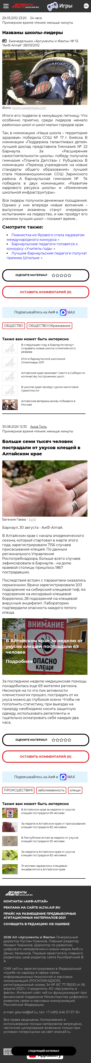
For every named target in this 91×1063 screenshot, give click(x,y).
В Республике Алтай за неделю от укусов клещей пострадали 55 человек (49, 839)
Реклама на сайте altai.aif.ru (32, 907)
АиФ (32, 519)
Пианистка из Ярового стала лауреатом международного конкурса (46, 237)
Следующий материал (43, 1051)
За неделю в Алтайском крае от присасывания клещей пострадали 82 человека (53, 825)
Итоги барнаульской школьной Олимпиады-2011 (43, 360)
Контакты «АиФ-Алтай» (26, 901)
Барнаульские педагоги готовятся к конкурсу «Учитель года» (42, 246)
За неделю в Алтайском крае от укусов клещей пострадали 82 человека (48, 853)
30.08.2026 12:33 (14, 427)
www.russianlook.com (29, 108)
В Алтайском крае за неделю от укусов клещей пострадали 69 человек (44, 646)
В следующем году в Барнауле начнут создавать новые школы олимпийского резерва (48, 348)
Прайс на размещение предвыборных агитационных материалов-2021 (40, 916)
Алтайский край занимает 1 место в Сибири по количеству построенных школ (53, 374)
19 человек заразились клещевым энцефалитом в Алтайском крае (44, 867)
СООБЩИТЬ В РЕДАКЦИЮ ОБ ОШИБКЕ (37, 924)
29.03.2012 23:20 (14, 18)
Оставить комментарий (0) (45, 292)
